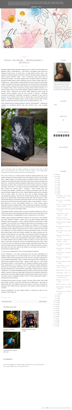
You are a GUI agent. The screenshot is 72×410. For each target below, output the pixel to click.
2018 (56, 312)
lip (57, 188)
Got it (40, 6)
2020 (56, 308)
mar (57, 294)
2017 (56, 314)
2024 (56, 300)
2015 (56, 318)
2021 (56, 306)
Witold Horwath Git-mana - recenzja (29, 330)
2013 (56, 322)
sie (57, 186)
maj (57, 192)
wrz (57, 184)
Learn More (34, 6)
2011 (56, 325)
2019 (56, 310)
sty (57, 298)
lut (57, 296)
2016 (56, 316)
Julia (23, 66)
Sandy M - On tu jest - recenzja (63, 284)
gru (57, 178)
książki (24, 57)
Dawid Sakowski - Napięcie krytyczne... (10, 351)
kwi (57, 193)
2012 (56, 324)
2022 (56, 304)
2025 (56, 176)
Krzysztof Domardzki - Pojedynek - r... (9, 330)
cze (57, 190)
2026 (56, 174)
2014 (56, 320)
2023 (56, 302)
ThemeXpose (52, 408)
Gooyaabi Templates (66, 408)
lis (56, 180)
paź (57, 182)
